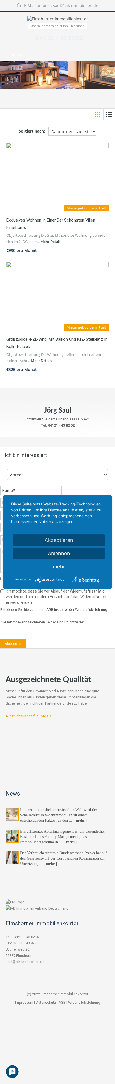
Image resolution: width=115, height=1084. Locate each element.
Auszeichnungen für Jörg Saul (30, 716)
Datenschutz (46, 1002)
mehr (59, 567)
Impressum (24, 1002)
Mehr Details (50, 241)
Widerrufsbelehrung (84, 1002)
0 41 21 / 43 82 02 (59, 38)
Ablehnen (59, 553)
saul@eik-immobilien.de (75, 5)
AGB (62, 1002)
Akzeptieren (59, 540)
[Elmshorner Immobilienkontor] (57, 19)
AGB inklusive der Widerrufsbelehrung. (77, 609)
